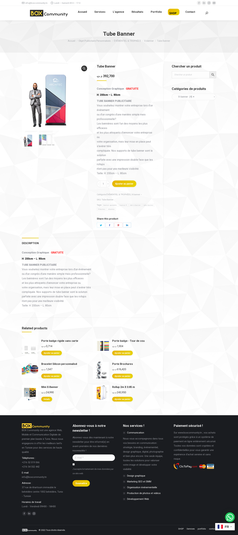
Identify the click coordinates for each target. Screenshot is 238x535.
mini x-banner (135, 205)
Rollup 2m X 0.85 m (123, 387)
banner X (123, 205)
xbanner (111, 209)
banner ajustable (110, 205)
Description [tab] (30, 243)
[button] (84, 68)
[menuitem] (82, 12)
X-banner (136, 194)
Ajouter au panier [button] (52, 353)
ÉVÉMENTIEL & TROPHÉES (118, 194)
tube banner (148, 205)
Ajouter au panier (124, 183)
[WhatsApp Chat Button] (230, 517)
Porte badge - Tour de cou (128, 340)
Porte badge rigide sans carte (59, 340)
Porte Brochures (122, 363)
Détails (47, 399)
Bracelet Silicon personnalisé (59, 363)
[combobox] (194, 97)
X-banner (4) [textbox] (184, 96)
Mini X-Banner (49, 387)
